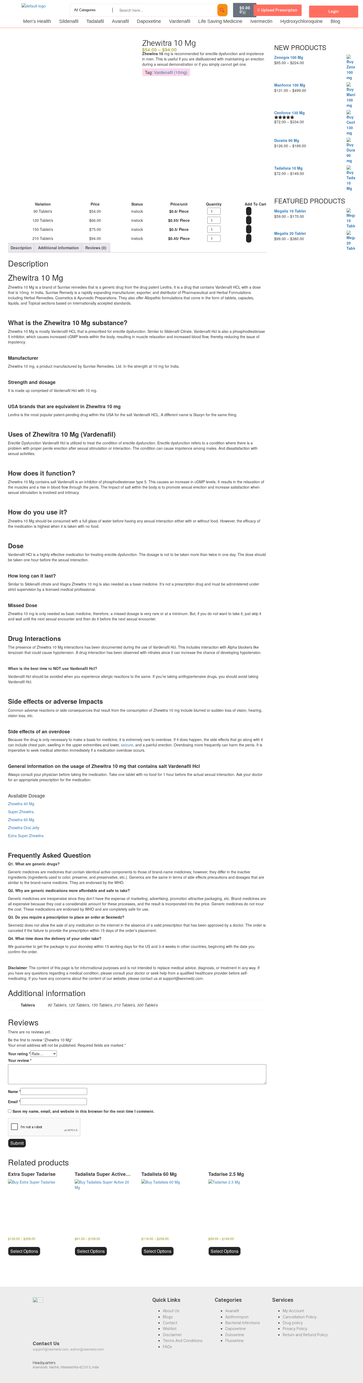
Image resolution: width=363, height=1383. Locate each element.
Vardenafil (179, 21)
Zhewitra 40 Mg (21, 803)
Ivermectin (261, 21)
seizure (127, 744)
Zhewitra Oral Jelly (23, 827)
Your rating (19, 1053)
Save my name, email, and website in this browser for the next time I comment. (83, 1111)
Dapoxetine (149, 21)
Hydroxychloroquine (301, 21)
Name (14, 1091)
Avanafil (120, 21)
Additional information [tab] (58, 247)
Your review (19, 1060)
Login (333, 11)
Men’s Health (37, 21)
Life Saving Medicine (220, 21)
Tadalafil (95, 21)
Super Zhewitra (21, 811)
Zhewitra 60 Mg (21, 819)
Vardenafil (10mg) (170, 72)
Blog (335, 21)
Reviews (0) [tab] (95, 247)
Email (14, 1101)
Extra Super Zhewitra (26, 835)
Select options (24, 1251)
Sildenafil (68, 21)
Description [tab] (21, 247)
